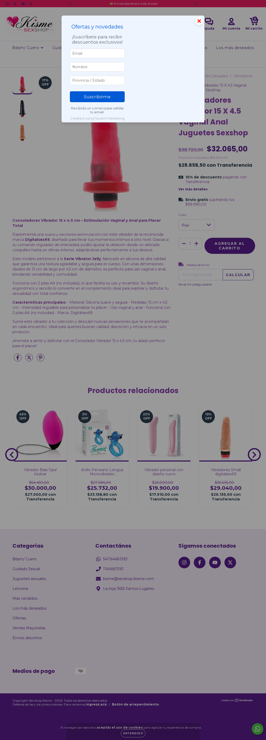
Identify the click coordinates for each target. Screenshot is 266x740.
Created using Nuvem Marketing (97, 118)
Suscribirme (97, 96)
